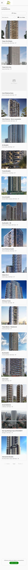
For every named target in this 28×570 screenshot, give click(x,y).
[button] (7, 463)
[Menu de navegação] (2, 3)
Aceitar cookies (14, 562)
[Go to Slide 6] (17, 37)
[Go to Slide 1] (10, 37)
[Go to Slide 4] (14, 37)
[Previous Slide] (2, 30)
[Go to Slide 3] (13, 37)
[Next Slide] (25, 30)
